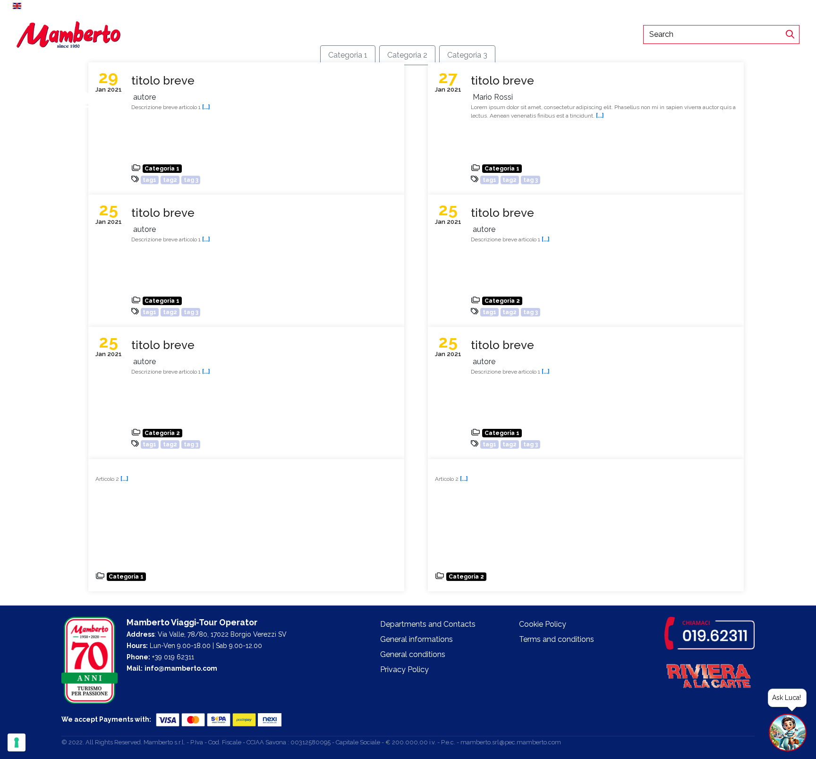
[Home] (68, 33)
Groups (190, 34)
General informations (416, 639)
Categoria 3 (467, 55)
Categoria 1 (347, 55)
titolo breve (163, 80)
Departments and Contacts (311, 34)
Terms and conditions (556, 639)
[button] (22, 5)
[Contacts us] (803, 5)
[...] (600, 115)
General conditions (412, 654)
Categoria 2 (407, 55)
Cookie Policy (542, 624)
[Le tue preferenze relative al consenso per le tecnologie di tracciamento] (17, 742)
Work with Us (233, 34)
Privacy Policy (404, 669)
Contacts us (777, 5)
